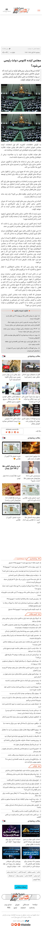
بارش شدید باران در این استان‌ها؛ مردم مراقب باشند (23, 755)
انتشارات (23, 907)
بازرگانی (35, 766)
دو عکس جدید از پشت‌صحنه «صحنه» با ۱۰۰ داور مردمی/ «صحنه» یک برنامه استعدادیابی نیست (23, 711)
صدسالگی (26, 904)
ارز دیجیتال (11, 876)
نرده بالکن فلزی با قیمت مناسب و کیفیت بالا (25, 811)
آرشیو (15, 907)
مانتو (38, 872)
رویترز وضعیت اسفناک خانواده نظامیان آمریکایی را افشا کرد (21, 740)
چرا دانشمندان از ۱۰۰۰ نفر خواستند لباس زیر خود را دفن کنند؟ (20, 571)
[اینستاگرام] (19, 924)
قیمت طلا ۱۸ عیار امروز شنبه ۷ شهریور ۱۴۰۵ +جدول (24, 563)
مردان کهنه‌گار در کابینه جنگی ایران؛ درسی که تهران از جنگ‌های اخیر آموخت (23, 349)
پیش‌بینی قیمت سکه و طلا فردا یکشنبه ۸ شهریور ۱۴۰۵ (23, 599)
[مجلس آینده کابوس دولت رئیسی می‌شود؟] (21, 98)
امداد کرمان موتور (11, 872)
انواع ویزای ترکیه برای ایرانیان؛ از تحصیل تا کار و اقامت (23, 780)
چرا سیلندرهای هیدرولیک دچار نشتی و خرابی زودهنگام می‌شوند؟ (23, 775)
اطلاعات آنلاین (21, 10)
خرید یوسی (37, 876)
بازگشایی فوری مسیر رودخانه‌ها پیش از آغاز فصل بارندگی (22, 631)
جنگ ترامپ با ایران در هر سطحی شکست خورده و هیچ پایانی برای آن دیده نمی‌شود (22, 649)
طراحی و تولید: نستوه (19, 921)
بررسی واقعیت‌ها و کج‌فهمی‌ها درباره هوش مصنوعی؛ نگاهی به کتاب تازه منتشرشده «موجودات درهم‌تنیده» (21, 626)
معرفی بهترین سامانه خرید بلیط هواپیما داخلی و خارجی (22, 770)
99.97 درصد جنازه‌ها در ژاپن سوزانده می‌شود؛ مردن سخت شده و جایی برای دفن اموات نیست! (21, 330)
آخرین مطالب (33, 614)
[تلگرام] (12, 924)
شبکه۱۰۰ (35, 904)
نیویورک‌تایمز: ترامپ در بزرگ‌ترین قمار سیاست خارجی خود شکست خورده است (22, 688)
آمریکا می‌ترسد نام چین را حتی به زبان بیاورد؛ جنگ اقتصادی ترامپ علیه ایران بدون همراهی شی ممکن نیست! (22, 323)
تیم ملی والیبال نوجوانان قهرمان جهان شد (26, 744)
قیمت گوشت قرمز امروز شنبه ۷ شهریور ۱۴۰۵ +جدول (23, 609)
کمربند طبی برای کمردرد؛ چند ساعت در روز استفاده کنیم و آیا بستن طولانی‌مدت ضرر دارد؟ (22, 788)
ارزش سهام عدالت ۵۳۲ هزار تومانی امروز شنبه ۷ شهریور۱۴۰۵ (21, 567)
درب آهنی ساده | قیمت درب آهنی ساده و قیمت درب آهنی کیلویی (23, 815)
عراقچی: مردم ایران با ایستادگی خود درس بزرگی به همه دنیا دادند (22, 724)
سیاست (29, 49)
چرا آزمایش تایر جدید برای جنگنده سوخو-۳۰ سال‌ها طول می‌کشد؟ (23, 656)
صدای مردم (8, 904)
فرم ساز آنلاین (22, 872)
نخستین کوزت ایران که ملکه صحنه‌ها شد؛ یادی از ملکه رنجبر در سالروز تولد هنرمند (21, 636)
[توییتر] (15, 924)
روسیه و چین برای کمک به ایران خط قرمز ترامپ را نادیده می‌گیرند (23, 682)
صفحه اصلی (36, 49)
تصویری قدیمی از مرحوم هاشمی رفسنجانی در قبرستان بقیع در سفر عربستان (21, 750)
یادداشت (32, 907)
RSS (8, 907)
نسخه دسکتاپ (21, 887)
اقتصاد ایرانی (28, 876)
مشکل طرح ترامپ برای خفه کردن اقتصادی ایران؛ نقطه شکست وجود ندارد (22, 343)
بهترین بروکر (19, 876)
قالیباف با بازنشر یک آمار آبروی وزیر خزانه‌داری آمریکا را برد (22, 736)
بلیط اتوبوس (36, 879)
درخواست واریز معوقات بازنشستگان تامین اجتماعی (23, 575)
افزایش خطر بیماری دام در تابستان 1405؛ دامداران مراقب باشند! (23, 806)
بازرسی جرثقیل (31, 872)
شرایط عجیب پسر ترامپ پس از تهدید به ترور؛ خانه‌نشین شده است (21, 705)
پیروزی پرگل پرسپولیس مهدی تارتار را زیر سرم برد (24, 693)
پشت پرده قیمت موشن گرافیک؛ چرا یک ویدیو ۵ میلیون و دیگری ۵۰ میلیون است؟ (21, 800)
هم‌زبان (17, 904)
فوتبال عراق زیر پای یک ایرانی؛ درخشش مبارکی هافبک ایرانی (21, 783)
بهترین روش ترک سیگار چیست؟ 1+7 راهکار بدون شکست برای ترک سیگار (22, 794)
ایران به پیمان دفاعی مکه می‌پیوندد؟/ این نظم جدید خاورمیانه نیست (21, 593)
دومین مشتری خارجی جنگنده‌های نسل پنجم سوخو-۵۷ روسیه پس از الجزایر (21, 669)
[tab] (34, 558)
